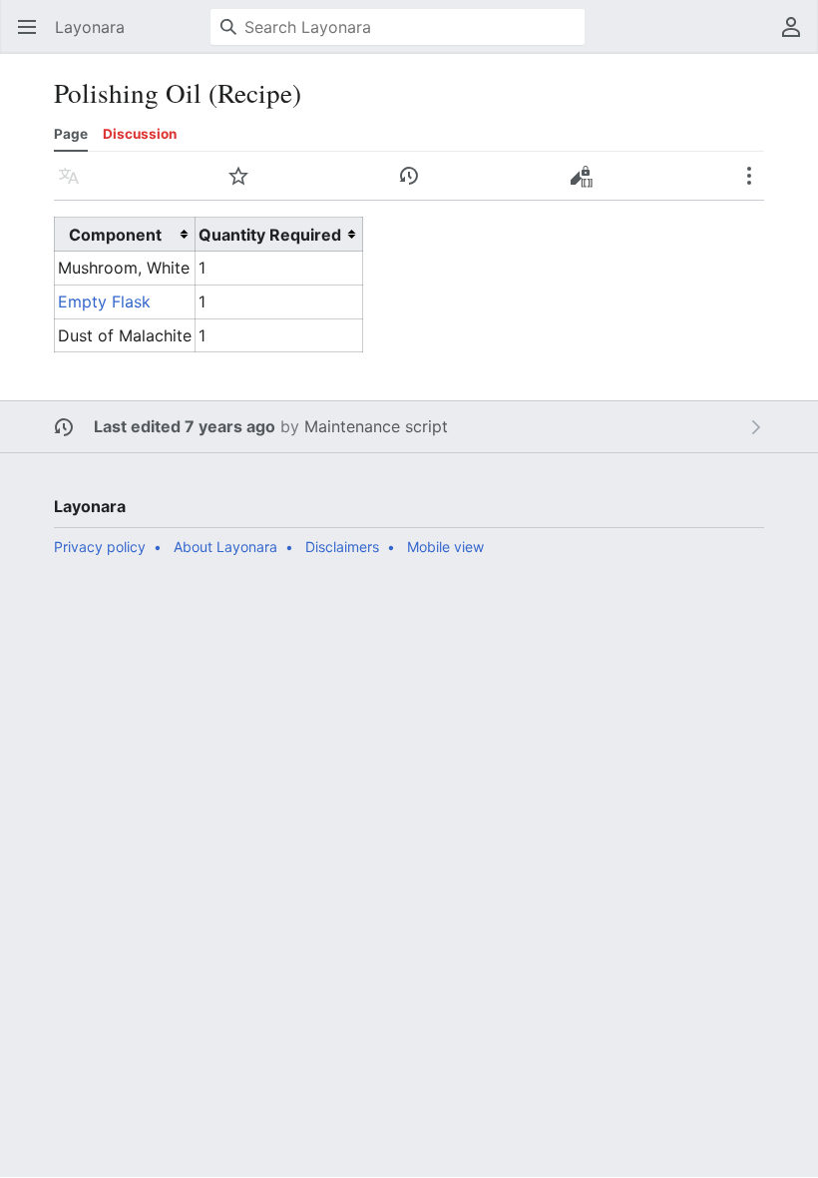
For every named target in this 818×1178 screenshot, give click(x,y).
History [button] (415, 186)
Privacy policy (100, 546)
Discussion (140, 134)
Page (71, 134)
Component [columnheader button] (115, 235)
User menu (797, 37)
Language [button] (75, 186)
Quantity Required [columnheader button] (270, 235)
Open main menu (33, 37)
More (755, 186)
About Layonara (225, 546)
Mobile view (445, 546)
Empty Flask (104, 301)
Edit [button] (585, 186)
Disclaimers (342, 546)
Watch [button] (244, 186)
